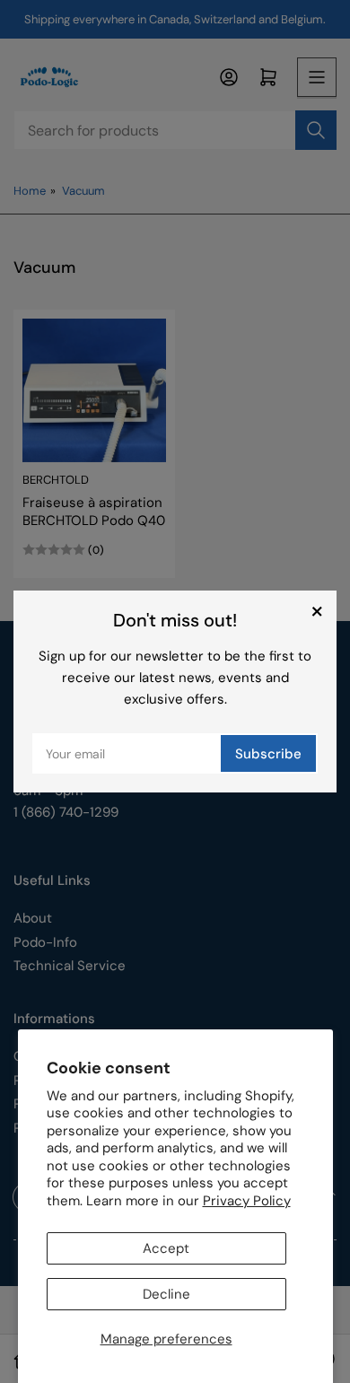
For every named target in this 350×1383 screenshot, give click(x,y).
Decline (166, 1294)
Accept (166, 1248)
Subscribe (268, 754)
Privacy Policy (247, 1201)
